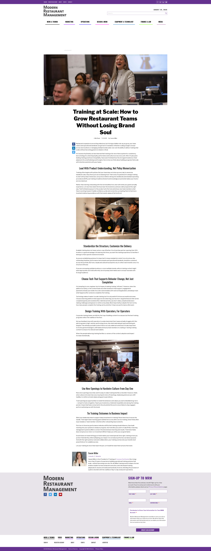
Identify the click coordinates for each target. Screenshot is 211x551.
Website (98, 456)
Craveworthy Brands (122, 459)
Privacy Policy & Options (156, 487)
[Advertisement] (105, 37)
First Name (132, 494)
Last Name (153, 494)
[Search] (166, 13)
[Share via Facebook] (73, 144)
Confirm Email (154, 503)
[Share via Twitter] (73, 152)
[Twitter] (160, 2)
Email (130, 503)
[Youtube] (166, 2)
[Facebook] (157, 2)
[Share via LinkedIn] (73, 148)
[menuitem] (45, 2)
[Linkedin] (163, 2)
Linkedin (91, 456)
